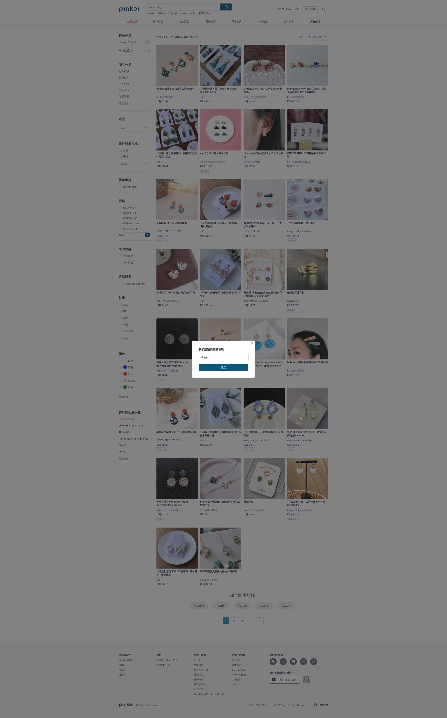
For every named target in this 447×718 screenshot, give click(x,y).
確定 (223, 367)
